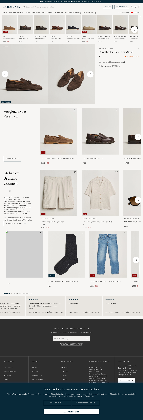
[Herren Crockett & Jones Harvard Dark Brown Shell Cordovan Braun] (41, 24)
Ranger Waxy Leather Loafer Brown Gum (56, 38)
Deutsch (137, 12)
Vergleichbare (15, 114)
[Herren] (24, 254)
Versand (35, 367)
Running (78, 13)
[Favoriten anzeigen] (135, 7)
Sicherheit (7, 375)
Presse (6, 379)
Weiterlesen (89, 396)
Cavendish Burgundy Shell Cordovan (103, 38)
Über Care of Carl (10, 371)
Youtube (63, 375)
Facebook (64, 371)
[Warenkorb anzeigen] (139, 7)
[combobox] (137, 12)
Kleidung (20, 13)
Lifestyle (57, 13)
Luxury (93, 13)
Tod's (5, 36)
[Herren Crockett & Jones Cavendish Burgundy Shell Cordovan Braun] (104, 24)
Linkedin (64, 379)
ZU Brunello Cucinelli (14, 223)
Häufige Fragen (37, 375)
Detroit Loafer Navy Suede (73, 38)
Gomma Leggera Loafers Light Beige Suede (88, 38)
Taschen (50, 13)
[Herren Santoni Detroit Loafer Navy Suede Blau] (73, 24)
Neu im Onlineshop (9, 13)
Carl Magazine (123, 12)
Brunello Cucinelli (106, 48)
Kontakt (35, 371)
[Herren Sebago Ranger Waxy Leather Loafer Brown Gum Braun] (57, 24)
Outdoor (71, 13)
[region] (71, 306)
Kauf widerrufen (37, 379)
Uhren (43, 13)
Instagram (64, 367)
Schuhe (27, 13)
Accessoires (35, 13)
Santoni (69, 36)
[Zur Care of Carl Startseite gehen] (11, 7)
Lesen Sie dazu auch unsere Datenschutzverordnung (71, 344)
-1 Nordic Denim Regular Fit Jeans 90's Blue (105, 281)
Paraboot (22, 36)
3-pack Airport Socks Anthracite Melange (63, 281)
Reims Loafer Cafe (23, 38)
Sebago (53, 36)
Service (108, 7)
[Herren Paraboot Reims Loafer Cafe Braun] (25, 24)
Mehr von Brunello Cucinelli (11, 178)
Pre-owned (86, 13)
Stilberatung (121, 7)
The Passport (8, 367)
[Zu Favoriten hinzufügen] (74, 110)
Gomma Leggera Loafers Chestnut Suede (9, 38)
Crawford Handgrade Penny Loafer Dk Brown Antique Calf (120, 38)
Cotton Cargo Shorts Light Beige (52, 222)
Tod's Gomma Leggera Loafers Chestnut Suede (57, 158)
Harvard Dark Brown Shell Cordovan (40, 38)
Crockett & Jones (41, 36)
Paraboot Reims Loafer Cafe (93, 158)
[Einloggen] (131, 7)
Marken (64, 13)
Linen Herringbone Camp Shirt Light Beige (98, 222)
